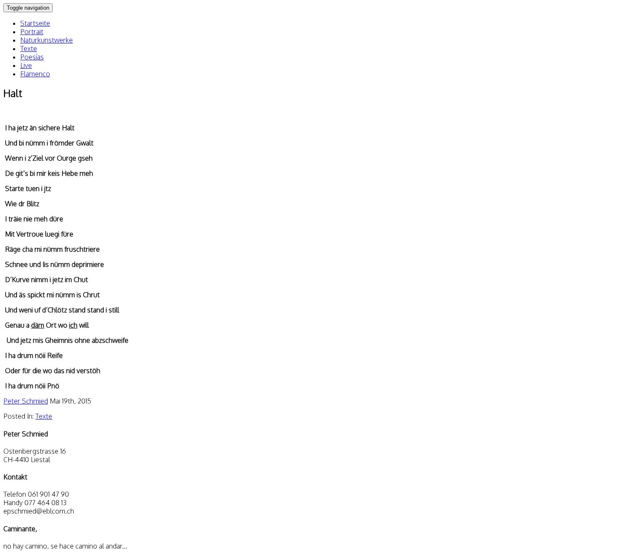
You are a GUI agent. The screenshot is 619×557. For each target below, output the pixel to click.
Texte (28, 48)
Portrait (31, 31)
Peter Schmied (25, 401)
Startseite (35, 23)
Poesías (32, 57)
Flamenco (35, 74)
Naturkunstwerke (46, 40)
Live (26, 65)
